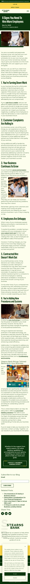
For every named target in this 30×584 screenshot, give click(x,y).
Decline (15, 578)
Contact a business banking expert (15, 463)
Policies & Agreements (15, 581)
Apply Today (15, 7)
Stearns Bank (13, 27)
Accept (15, 574)
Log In (15, 4)
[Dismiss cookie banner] (25, 547)
